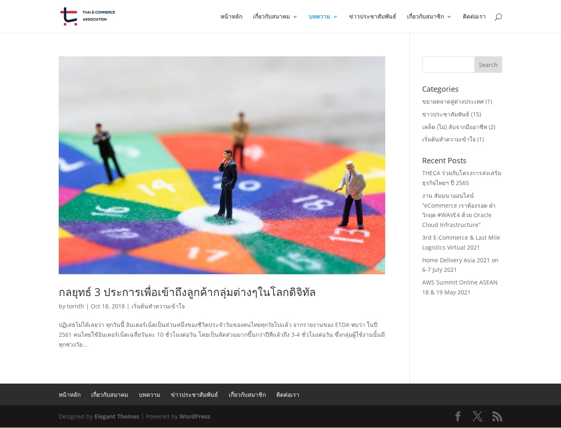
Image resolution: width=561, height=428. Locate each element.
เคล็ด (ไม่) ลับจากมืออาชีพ (454, 127)
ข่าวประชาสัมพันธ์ (372, 17)
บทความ (319, 17)
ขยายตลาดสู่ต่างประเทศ (453, 101)
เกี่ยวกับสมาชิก (425, 17)
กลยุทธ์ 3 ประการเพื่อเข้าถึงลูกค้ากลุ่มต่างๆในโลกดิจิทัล (187, 292)
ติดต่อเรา (474, 17)
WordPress (194, 416)
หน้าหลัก (231, 17)
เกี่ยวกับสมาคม (271, 17)
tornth (75, 306)
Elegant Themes (116, 416)
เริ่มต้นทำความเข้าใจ (158, 306)
